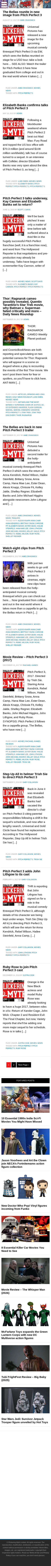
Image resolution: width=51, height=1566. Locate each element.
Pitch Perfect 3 (25, 93)
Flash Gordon (35, 407)
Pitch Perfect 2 (21, 186)
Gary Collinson (25, 854)
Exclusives (31, 1471)
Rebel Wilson (22, 534)
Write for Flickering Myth (31, 1524)
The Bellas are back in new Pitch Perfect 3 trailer (22, 428)
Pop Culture (31, 1476)
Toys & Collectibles (31, 1500)
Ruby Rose (34, 534)
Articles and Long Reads (31, 1461)
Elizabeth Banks (26, 184)
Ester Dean (30, 526)
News (8, 91)
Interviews (31, 1466)
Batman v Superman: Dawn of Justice (23, 405)
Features (31, 1457)
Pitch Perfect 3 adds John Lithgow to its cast (21, 872)
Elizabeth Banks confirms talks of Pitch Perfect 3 (25, 106)
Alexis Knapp (24, 521)
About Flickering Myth (31, 1514)
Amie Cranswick (25, 88)
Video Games (31, 1495)
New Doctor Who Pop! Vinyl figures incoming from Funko (24, 1207)
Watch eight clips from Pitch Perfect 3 (23, 549)
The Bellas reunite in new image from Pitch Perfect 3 (22, 13)
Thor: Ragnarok (24, 415)
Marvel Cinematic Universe (27, 410)
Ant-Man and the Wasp (28, 402)
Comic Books (31, 1490)
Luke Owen (23, 181)
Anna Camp (35, 521)
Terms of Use (34, 1553)
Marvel (9, 410)
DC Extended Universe (16, 407)
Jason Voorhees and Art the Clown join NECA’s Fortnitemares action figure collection (23, 1163)
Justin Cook (23, 1043)
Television (31, 1485)
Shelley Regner (13, 536)
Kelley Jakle (33, 531)
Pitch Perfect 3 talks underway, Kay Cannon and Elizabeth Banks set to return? (25, 201)
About (31, 1510)
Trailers (16, 518)
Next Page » (23, 1065)
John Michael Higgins (16, 531)
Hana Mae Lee (22, 529)
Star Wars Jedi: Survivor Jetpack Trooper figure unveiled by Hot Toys (24, 1420)
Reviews (9, 744)
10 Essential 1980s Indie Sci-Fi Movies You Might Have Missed (21, 1120)
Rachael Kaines (32, 741)
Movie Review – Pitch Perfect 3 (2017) (25, 658)
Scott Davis (36, 282)
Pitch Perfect (20, 287)
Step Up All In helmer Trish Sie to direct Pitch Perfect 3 (25, 775)
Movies (37, 88)
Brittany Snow (27, 523)
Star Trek (26, 413)
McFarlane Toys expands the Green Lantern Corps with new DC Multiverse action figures (24, 1335)
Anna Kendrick (13, 523)
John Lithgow (35, 529)
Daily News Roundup (22, 397)
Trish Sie (26, 762)
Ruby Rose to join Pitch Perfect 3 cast (20, 968)
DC (43, 405)
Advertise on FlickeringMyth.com (31, 1519)
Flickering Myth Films (31, 1505)
